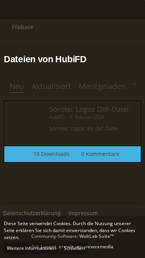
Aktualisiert (51, 86)
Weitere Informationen (31, 248)
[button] (10, 9)
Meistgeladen (102, 86)
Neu (17, 86)
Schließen (74, 248)
